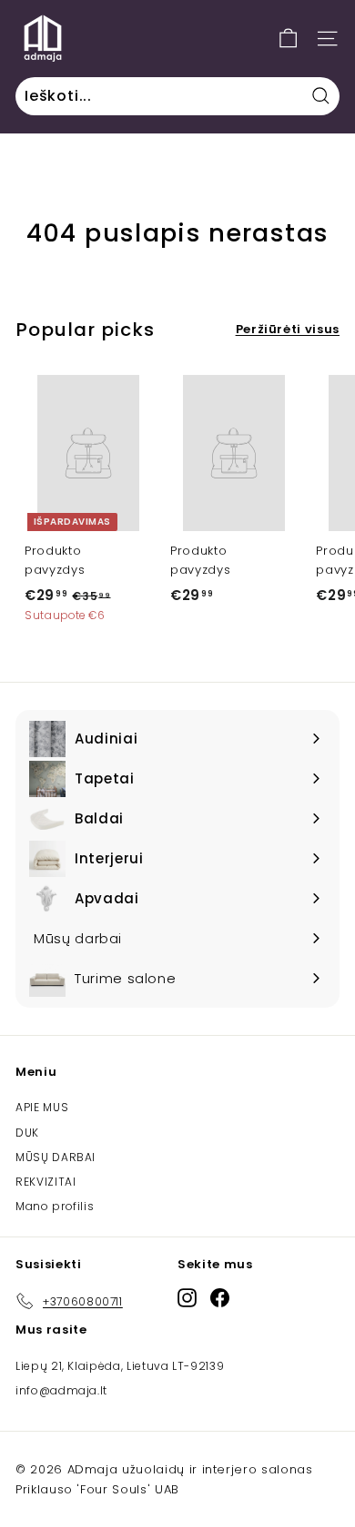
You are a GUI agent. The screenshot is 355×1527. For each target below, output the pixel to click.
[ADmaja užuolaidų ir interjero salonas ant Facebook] (219, 1297)
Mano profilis (54, 1206)
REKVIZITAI (45, 1181)
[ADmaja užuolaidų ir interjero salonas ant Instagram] (187, 1297)
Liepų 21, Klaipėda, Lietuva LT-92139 (119, 1366)
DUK (27, 1132)
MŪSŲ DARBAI (55, 1157)
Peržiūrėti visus (288, 329)
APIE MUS (41, 1107)
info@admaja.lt (61, 1390)
